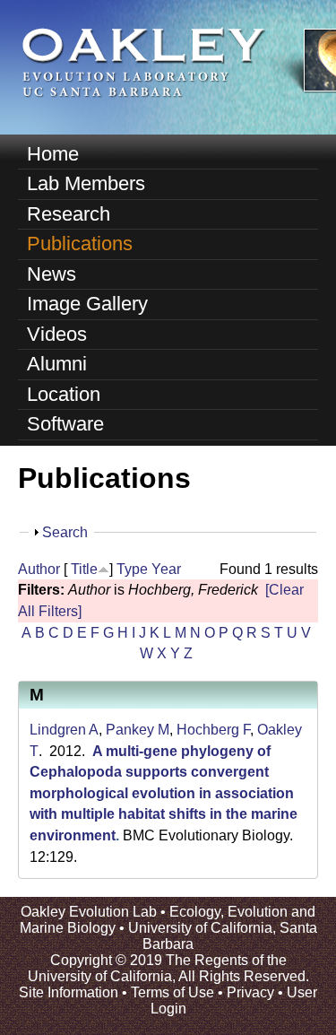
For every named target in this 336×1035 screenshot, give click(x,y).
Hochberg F (213, 729)
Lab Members (86, 183)
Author (39, 569)
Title (84, 569)
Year (166, 569)
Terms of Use (172, 992)
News (51, 274)
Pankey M (137, 729)
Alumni (57, 363)
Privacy (250, 992)
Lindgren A (64, 729)
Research (68, 214)
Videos (57, 334)
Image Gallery (87, 303)
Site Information (68, 992)
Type (132, 569)
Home (53, 154)
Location (63, 394)
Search (65, 532)
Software (65, 424)
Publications (80, 243)
